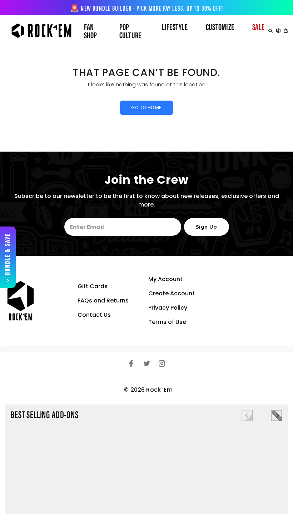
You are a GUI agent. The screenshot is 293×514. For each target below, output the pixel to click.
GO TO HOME (146, 108)
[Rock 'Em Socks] (38, 30)
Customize (220, 28)
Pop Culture (130, 32)
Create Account (171, 293)
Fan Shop (90, 32)
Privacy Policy (167, 308)
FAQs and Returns (103, 300)
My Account (165, 279)
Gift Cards (93, 286)
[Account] (278, 30)
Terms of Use (167, 322)
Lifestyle (175, 28)
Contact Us (94, 315)
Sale (258, 28)
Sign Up (206, 227)
